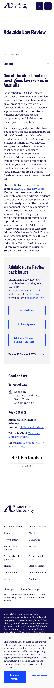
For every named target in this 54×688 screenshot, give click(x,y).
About (32, 533)
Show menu (8, 63)
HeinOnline (20, 290)
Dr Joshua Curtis (29, 442)
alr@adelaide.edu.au (32, 427)
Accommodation (37, 572)
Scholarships (10, 572)
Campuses (34, 540)
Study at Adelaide (13, 526)
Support (33, 546)
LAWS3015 (20, 188)
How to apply (11, 540)
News (7, 579)
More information (39, 675)
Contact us (34, 579)
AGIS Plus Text (35, 297)
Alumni (7, 566)
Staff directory (36, 566)
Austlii (36, 290)
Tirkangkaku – (21, 589)
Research (8, 533)
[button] (50, 638)
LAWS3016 (38, 188)
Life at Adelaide (37, 526)
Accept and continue (15, 677)
